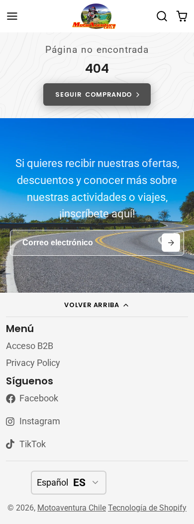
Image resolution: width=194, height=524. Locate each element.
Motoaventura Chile (71, 508)
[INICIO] (97, 16)
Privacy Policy (33, 363)
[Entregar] (171, 242)
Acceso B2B (29, 346)
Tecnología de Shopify (147, 508)
